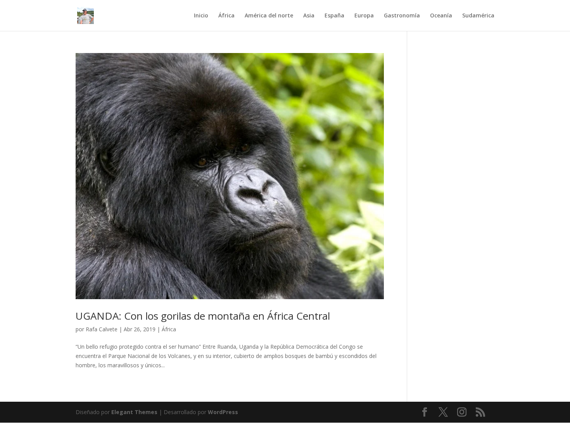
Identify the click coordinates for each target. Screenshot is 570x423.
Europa (364, 16)
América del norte (269, 16)
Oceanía (441, 16)
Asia (308, 16)
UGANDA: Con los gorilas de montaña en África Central (203, 316)
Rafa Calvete (101, 329)
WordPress (223, 412)
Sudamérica (478, 16)
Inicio (201, 16)
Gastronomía (402, 16)
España (334, 16)
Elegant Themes (134, 412)
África (226, 16)
